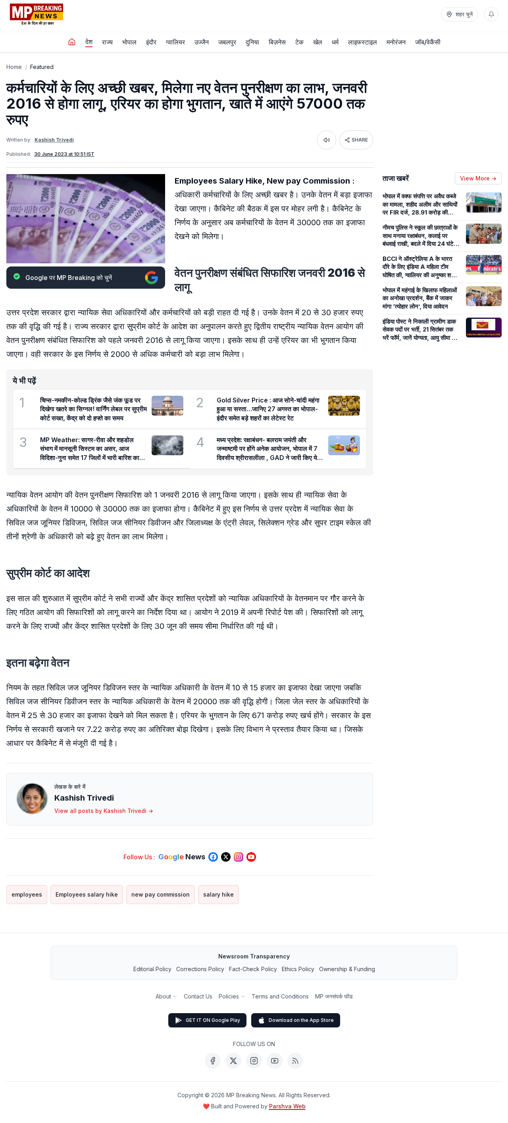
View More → (478, 178)
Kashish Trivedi (54, 140)
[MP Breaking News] (37, 14)
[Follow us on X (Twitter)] (226, 857)
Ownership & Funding (347, 969)
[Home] (72, 42)
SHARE (360, 140)
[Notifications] (491, 14)
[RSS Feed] (295, 1061)
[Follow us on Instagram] (238, 857)
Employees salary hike (87, 894)
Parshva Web (287, 1106)
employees (27, 894)
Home (14, 66)
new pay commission (160, 894)
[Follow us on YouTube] (251, 857)
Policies (229, 996)
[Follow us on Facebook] (213, 857)
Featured (42, 66)
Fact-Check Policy (253, 969)
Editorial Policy (152, 969)
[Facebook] (213, 1061)
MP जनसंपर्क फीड (334, 996)
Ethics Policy (298, 969)
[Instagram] (254, 1061)
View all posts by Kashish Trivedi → (103, 810)
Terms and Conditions (280, 996)
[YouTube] (275, 1061)
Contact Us (198, 996)
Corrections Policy (200, 969)
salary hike (218, 894)
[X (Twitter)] (233, 1061)
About (163, 996)
